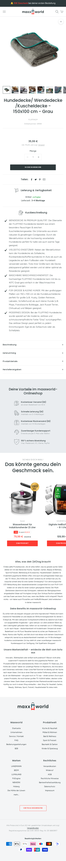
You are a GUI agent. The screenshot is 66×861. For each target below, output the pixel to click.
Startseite (16, 728)
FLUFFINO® (33, 120)
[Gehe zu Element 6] (49, 90)
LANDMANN (16, 766)
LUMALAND (16, 774)
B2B (16, 748)
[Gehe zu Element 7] (58, 90)
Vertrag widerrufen (33, 808)
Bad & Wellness (49, 736)
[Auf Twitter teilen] (35, 179)
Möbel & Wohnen (50, 732)
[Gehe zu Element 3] (23, 90)
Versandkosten (49, 766)
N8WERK (16, 782)
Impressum (49, 790)
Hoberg (16, 786)
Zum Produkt (22, 543)
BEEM (16, 770)
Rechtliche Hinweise (50, 778)
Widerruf (49, 770)
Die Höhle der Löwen (16, 790)
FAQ (16, 740)
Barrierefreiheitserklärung (49, 782)
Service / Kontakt (16, 736)
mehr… (16, 794)
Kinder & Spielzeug (50, 748)
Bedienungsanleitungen (16, 744)
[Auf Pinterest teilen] (40, 179)
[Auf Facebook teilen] (31, 179)
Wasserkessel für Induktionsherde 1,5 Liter (22, 526)
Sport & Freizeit (49, 740)
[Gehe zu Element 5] (41, 90)
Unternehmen (16, 732)
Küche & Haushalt (49, 728)
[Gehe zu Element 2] (15, 90)
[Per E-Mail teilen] (44, 179)
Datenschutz (49, 786)
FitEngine (16, 778)
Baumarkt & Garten (50, 744)
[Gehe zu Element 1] (6, 90)
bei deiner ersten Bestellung (34, 3)
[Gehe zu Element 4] (32, 90)
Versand (41, 145)
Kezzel (22, 521)
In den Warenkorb (33, 167)
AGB (50, 774)
